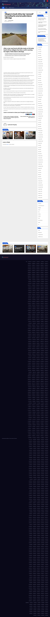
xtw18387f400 (46, 606)
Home (6, 7)
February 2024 (40, 105)
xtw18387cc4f (46, 573)
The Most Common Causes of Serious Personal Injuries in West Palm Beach (42, 26)
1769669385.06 (29, 390)
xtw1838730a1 (42, 466)
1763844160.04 (38, 314)
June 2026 (39, 51)
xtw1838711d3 (46, 450)
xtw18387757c (46, 517)
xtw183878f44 (46, 535)
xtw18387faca (38, 611)
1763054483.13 (46, 303)
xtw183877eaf (30, 524)
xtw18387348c (34, 470)
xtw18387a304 (34, 546)
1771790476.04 (46, 419)
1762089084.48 (29, 292)
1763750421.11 (42, 312)
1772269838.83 (33, 428)
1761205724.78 (46, 279)
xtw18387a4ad (38, 548)
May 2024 (39, 101)
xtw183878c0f (38, 533)
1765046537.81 (46, 328)
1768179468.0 (29, 370)
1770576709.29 (29, 401)
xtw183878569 (30, 528)
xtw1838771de (46, 513)
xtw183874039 (42, 479)
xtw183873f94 (31, 479)
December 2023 (40, 109)
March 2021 (40, 178)
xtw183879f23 (42, 544)
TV (38, 224)
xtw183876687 (30, 506)
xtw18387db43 (42, 586)
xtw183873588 (42, 470)
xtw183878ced (42, 533)
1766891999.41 (46, 352)
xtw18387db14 (38, 586)
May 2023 (39, 124)
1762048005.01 (46, 290)
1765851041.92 (42, 339)
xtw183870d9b (46, 446)
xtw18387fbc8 (34, 613)
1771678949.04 (46, 417)
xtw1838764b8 (42, 504)
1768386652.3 (38, 372)
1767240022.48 (38, 357)
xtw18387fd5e (34, 615)
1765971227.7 (38, 341)
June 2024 (39, 99)
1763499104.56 (29, 310)
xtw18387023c (38, 439)
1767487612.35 (33, 361)
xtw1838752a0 (38, 493)
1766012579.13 (42, 341)
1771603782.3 (34, 417)
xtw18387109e (46, 448)
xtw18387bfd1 (30, 566)
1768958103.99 (46, 379)
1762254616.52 (33, 294)
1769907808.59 (42, 392)
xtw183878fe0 (30, 537)
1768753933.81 (33, 377)
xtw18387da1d (42, 584)
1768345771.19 (34, 372)
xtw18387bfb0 (46, 564)
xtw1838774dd (34, 517)
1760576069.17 (42, 272)
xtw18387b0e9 (38, 555)
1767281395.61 (42, 357)
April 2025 (39, 80)
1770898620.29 (29, 406)
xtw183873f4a (46, 477)
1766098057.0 (38, 343)
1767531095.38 (42, 361)
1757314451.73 (34, 261)
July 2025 (39, 74)
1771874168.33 (42, 421)
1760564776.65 (38, 272)
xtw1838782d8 (38, 526)
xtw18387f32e (34, 606)
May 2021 (39, 174)
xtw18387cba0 (34, 573)
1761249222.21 (29, 281)
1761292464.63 (38, 281)
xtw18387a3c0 (42, 546)
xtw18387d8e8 (30, 584)
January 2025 (40, 86)
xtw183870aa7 (30, 446)
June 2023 (39, 122)
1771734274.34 (34, 419)
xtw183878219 (46, 524)
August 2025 (40, 72)
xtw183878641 (34, 528)
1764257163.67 (29, 319)
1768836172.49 (46, 377)
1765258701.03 (33, 332)
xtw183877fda (42, 524)
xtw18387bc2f (30, 564)
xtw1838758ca (38, 497)
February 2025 (40, 84)
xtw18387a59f (46, 548)
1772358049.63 (46, 428)
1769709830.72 (33, 390)
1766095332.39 (34, 343)
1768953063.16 (42, 379)
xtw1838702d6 (46, 439)
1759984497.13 (33, 265)
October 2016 (40, 195)
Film (15, 246)
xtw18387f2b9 (42, 604)
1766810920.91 (34, 352)
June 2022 (39, 147)
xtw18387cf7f (46, 575)
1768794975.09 (38, 377)
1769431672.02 (34, 386)
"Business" (39, 203)
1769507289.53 (42, 386)
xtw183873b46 (46, 475)
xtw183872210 (42, 457)
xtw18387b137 (46, 555)
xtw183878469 (46, 526)
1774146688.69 (29, 437)
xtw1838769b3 (34, 508)
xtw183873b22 (42, 475)
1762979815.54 (38, 303)
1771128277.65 (46, 408)
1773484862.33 (29, 435)
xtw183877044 (34, 513)
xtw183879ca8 (38, 544)
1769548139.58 (29, 388)
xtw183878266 (34, 526)
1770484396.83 (38, 399)
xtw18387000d (34, 439)
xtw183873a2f (38, 475)
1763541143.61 (33, 310)
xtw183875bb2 (38, 499)
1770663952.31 (42, 401)
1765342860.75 (46, 332)
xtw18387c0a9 (38, 566)
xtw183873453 (30, 470)
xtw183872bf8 (42, 464)
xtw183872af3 (30, 464)
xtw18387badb (42, 562)
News (5, 12)
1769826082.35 (29, 392)
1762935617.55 (29, 303)
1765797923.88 (34, 339)
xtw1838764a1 (38, 504)
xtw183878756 (42, 528)
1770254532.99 (29, 397)
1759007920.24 (29, 265)
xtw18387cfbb (34, 577)
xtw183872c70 (46, 464)
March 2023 (40, 128)
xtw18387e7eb (30, 595)
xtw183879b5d (34, 544)
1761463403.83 (42, 283)
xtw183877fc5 (38, 524)
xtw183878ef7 (42, 535)
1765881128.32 (46, 339)
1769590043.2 (38, 388)
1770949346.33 (38, 406)
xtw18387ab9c (34, 553)
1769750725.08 (42, 390)
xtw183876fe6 (30, 513)
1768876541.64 (33, 379)
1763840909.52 (33, 314)
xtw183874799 (30, 484)
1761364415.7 (46, 281)
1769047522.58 (38, 381)
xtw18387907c (38, 537)
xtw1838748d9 (46, 484)
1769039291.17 (33, 381)
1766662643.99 (34, 350)
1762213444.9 (29, 294)
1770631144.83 (38, 401)
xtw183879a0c (30, 542)
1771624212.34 (38, 417)
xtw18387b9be (34, 562)
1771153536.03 (33, 410)
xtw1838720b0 (30, 457)
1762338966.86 (46, 294)
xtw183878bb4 (30, 533)
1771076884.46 (38, 408)
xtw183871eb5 (38, 455)
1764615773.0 (42, 323)
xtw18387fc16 (42, 613)
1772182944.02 (42, 426)
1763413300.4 (38, 308)
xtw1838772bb (34, 515)
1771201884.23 (38, 410)
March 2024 (40, 103)
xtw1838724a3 (42, 459)
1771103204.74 (42, 408)
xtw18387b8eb (30, 562)
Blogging (39, 207)
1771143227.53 (29, 410)
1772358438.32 (29, 430)
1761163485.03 (38, 279)
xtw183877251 (30, 515)
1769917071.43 (46, 392)
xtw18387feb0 (42, 615)
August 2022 (40, 143)
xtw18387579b (30, 497)
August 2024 (40, 97)
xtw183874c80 (42, 488)
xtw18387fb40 (46, 611)
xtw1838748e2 (30, 486)
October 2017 (40, 193)
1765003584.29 (38, 328)
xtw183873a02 (34, 475)
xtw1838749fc (42, 486)
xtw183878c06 (34, 533)
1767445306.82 (46, 359)
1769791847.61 (46, 390)
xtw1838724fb (46, 459)
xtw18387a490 (30, 548)
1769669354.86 (46, 388)
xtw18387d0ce (46, 577)
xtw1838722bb (46, 457)
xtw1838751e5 (30, 493)
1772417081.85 (38, 430)
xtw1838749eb (38, 486)
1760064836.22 (42, 265)
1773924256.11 (42, 435)
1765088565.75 (29, 330)
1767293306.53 (46, 357)
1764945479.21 (29, 328)
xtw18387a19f (30, 546)
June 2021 (39, 172)
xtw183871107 (30, 450)
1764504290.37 (46, 321)
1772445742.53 (46, 430)
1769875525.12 (38, 392)
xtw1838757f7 (34, 497)
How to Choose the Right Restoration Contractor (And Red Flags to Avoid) (42, 19)
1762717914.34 (42, 299)
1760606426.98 (46, 272)
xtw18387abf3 (38, 553)
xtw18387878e (46, 528)
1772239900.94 (46, 426)
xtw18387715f (42, 513)
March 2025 (40, 82)
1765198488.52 (46, 330)
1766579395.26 (42, 348)
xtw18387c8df (46, 571)
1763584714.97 (42, 310)
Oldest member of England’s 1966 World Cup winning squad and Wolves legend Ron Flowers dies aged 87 (11, 117)
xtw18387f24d (34, 604)
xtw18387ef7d (31, 602)
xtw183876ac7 (42, 508)
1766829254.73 (38, 352)
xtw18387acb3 (42, 553)
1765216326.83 (29, 332)
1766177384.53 (46, 343)
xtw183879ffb (46, 544)
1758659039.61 (33, 263)
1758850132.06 (42, 263)
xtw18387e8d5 (38, 595)
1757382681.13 (42, 261)
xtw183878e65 (34, 535)
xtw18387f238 (30, 604)
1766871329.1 (42, 352)
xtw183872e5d (38, 466)
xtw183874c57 (38, 488)
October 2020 (40, 189)
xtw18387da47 (46, 584)
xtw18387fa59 (34, 611)
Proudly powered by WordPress (5, 438)
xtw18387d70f (46, 582)
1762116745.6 (33, 292)
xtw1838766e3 (38, 506)
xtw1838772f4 (42, 515)
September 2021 (40, 166)
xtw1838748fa (34, 486)
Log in (39, 230)
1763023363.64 (42, 303)
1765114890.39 (33, 330)
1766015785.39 (46, 341)
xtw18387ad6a (46, 553)
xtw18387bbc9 (46, 562)
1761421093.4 (33, 283)
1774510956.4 (46, 437)
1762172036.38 (42, 292)
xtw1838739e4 (30, 475)
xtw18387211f (34, 457)
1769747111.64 (38, 390)
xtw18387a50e (42, 548)
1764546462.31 (34, 323)
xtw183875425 (30, 495)
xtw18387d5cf (34, 582)
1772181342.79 (38, 426)
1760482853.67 (46, 270)
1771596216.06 (30, 417)
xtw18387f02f (38, 602)
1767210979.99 (33, 357)
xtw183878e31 (30, 535)
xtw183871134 (34, 450)
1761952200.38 (29, 290)
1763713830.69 (38, 312)
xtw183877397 (46, 515)
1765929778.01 (29, 341)
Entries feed (40, 232)
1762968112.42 (33, 303)
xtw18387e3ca (46, 591)
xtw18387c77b (38, 571)
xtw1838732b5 (34, 468)
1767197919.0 (29, 357)
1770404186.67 (29, 399)
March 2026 (40, 57)
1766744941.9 (46, 350)
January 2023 (40, 132)
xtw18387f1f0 (46, 602)
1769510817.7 (46, 386)
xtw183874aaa (30, 488)
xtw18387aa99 (30, 553)
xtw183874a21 (46, 486)
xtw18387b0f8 (42, 555)
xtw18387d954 (34, 584)
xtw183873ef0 (42, 477)
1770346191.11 (42, 397)
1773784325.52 (38, 435)
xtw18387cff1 (38, 577)
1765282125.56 (38, 332)
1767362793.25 (34, 359)
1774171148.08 (34, 437)
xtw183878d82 (46, 533)
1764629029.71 (46, 323)
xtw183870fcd (38, 448)
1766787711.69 (29, 352)
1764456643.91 (38, 321)
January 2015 (40, 197)
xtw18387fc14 (38, 613)
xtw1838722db (34, 459)
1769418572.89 (29, 386)
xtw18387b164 (30, 557)
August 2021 (40, 168)
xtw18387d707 (42, 582)
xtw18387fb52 (30, 613)
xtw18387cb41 (30, 573)
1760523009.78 (33, 272)
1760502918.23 (29, 272)
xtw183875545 (38, 495)
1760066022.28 (46, 265)
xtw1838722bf (30, 459)
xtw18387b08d (34, 555)
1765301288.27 (42, 332)
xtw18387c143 (42, 566)
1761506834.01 (46, 283)
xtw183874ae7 (34, 488)
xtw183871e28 (34, 455)
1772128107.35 (29, 426)
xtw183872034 (46, 455)
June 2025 (39, 76)
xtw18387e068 (34, 591)
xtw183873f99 (34, 479)
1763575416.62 (38, 310)
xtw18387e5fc (34, 593)
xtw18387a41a (46, 546)
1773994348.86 (46, 435)
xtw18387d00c (42, 577)
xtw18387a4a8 (34, 548)
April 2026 (39, 55)
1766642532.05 (29, 350)
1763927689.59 (46, 314)
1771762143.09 (38, 419)
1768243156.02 (38, 370)
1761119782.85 (33, 279)
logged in (7, 144)
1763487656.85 (46, 308)
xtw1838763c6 (30, 504)
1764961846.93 (33, 328)
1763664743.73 (29, 312)
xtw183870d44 (42, 446)
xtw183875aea (30, 499)
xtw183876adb (46, 508)
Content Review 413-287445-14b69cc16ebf (18, 248)
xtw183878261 (30, 526)
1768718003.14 (29, 377)
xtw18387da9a (30, 586)
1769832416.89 (33, 392)
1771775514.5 (42, 419)
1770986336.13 (46, 406)
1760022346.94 (38, 265)
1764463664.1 (42, 321)
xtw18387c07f (34, 566)
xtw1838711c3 (42, 450)
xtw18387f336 (38, 606)
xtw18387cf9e (30, 577)
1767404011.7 (42, 359)
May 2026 (39, 53)
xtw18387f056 (42, 602)
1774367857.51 (38, 437)
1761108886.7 (29, 279)
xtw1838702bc (42, 439)
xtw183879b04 (42, 542)
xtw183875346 (46, 493)
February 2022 (40, 155)
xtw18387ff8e (46, 615)
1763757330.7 (46, 312)
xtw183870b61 (38, 446)
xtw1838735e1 (46, 470)
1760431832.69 (38, 270)
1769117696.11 (46, 381)
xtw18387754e (42, 517)
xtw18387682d (42, 506)
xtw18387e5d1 (30, 593)
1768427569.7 (46, 372)
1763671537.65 (34, 312)
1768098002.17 (38, 368)
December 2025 (40, 63)
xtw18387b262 (42, 557)
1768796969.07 (42, 377)
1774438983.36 (42, 437)
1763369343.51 (29, 308)
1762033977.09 (42, 290)
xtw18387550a (34, 495)
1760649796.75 (33, 274)
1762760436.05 (46, 299)
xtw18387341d (46, 468)
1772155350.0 (33, 426)
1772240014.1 (29, 428)
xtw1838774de (38, 517)
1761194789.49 (42, 279)
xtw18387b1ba (38, 557)
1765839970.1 (38, 339)
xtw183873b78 (30, 477)
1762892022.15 (46, 301)
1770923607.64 (34, 406)
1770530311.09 (46, 399)
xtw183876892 (30, 508)
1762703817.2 (38, 299)
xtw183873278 (30, 468)
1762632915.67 (29, 299)
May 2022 (39, 149)
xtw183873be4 (34, 477)
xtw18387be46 (34, 564)
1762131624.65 (38, 292)
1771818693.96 (29, 421)
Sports (39, 222)
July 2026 (39, 49)
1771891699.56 (46, 421)
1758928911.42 (46, 263)
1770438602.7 (33, 399)
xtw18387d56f (30, 582)
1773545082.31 (33, 435)
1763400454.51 (34, 308)
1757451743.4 (46, 261)
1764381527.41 (29, 321)
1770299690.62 (33, 397)
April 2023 (39, 126)
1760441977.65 (42, 270)
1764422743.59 (34, 321)
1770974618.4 (42, 406)
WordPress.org (40, 236)
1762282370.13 (38, 294)
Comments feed (40, 234)
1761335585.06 (42, 281)
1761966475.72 (34, 290)
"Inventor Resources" (41, 205)
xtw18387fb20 (42, 611)
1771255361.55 (46, 410)
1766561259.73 (38, 348)
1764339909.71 (42, 319)
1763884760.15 (42, 314)
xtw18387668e (34, 506)
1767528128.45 (38, 361)
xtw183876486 (34, 504)
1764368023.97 (46, 319)
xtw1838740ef (46, 479)
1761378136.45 (29, 283)
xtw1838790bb (42, 537)
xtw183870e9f (30, 448)
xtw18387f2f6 (30, 606)
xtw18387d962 (38, 584)
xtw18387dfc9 (30, 591)
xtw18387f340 (42, 606)
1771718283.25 (29, 419)
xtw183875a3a (46, 497)
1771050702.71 (33, 408)
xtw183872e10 (34, 466)
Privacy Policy (11, 7)
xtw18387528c (34, 493)
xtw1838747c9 (34, 484)
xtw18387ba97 (38, 562)
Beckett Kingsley (11, 20)
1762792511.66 (29, 301)
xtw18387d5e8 (38, 582)
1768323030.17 (30, 372)
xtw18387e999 (46, 595)
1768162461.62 (46, 368)
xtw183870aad (34, 446)
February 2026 (40, 59)
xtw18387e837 (34, 595)
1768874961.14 (29, 379)
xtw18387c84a (42, 571)
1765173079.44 (42, 330)
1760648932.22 (29, 274)
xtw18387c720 (34, 571)
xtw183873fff (38, 479)
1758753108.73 (38, 263)
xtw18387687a (46, 506)
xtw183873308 (38, 468)
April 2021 (39, 176)
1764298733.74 (38, 319)
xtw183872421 (38, 459)
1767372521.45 (38, 359)
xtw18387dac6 (34, 586)
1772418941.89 (42, 430)
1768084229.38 (33, 368)
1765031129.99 (42, 328)
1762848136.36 (38, 301)
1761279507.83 (34, 281)
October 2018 (40, 191)
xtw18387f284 (38, 604)
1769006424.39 (29, 381)
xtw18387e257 (38, 591)
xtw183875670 (46, 495)
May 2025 (39, 78)
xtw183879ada (34, 542)
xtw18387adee (30, 555)
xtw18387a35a (38, 546)
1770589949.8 (33, 401)
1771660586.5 (42, 417)
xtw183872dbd (30, 466)
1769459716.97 (38, 386)
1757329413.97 (38, 261)
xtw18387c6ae (30, 571)
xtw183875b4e (34, 499)
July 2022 (39, 145)
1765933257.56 (34, 341)
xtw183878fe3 (34, 537)
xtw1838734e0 (38, 470)
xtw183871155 (38, 450)
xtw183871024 (42, 448)
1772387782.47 (33, 430)
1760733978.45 (42, 274)
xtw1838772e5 (38, 515)
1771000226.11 (29, 408)
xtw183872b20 (34, 464)
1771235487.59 (42, 410)
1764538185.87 (30, 323)
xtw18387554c (42, 495)
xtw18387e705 (38, 593)
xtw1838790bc (46, 537)
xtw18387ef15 (27, 602)
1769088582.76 (42, 381)
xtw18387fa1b (30, 611)
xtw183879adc (38, 542)
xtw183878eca (38, 535)
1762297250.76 (42, 294)
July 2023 (39, 120)
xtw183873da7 (38, 477)
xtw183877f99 (34, 524)
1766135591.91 (42, 343)
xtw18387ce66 (42, 575)
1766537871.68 (33, 348)
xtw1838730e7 (46, 466)
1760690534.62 (38, 274)
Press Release (40, 220)
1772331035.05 (42, 428)
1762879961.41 (42, 301)
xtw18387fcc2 (46, 613)
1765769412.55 (29, 339)
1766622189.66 (46, 348)
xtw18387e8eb (42, 595)
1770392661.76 (46, 397)
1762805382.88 (33, 301)
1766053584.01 (29, 343)
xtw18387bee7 (42, 564)
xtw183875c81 (46, 499)
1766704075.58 (38, 350)
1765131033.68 (38, 330)
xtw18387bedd (38, 564)
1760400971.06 (33, 270)
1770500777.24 (42, 399)
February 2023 (40, 130)
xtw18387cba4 (38, 573)
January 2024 (40, 107)
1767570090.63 (46, 361)
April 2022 (39, 151)
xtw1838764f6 (46, 504)
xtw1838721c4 (38, 457)
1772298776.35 (38, 428)
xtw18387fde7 (38, 615)
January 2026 (40, 61)
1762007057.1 (38, 290)
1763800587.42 (29, 314)
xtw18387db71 (46, 586)
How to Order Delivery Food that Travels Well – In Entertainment (42, 39)
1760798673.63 (46, 274)
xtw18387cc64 (30, 575)
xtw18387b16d (34, 557)
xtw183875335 (42, 493)
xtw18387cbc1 (42, 573)
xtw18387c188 (46, 566)
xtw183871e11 (30, 455)
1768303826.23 (46, 370)
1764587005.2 (38, 323)
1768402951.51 (42, 372)
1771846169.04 (38, 421)
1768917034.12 (38, 379)
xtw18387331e (42, 468)
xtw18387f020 (35, 602)
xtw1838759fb (42, 497)
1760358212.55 (29, 270)
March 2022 (40, 153)
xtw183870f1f (34, 448)
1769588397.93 (34, 388)
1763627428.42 (46, 310)
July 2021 (39, 170)
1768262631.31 (42, 370)
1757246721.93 (29, 261)
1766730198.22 (42, 350)
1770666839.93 (46, 401)
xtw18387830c (42, 526)
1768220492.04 (33, 370)
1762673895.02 (34, 299)
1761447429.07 (38, 283)
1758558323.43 (29, 263)
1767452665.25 (29, 361)
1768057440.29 (29, 368)
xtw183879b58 (30, 544)
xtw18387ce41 (38, 575)
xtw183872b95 (38, 464)
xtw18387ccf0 (34, 575)
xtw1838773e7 (30, 517)
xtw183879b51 (46, 542)
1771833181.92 (33, 421)
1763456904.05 (42, 308)
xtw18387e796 (46, 593)
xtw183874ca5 (46, 488)
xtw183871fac (42, 455)
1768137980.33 (42, 368)
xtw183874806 (38, 484)
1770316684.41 (38, 397)
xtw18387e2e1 (42, 591)
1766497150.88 (29, 348)
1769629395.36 (42, 388)
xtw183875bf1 (42, 499)
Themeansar (15, 438)
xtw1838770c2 (38, 513)
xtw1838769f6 (38, 508)
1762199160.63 (46, 292)
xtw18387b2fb (46, 557)
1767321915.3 (29, 359)
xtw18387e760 (42, 593)
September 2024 (40, 95)
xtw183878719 (38, 528)
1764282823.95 (33, 319)
